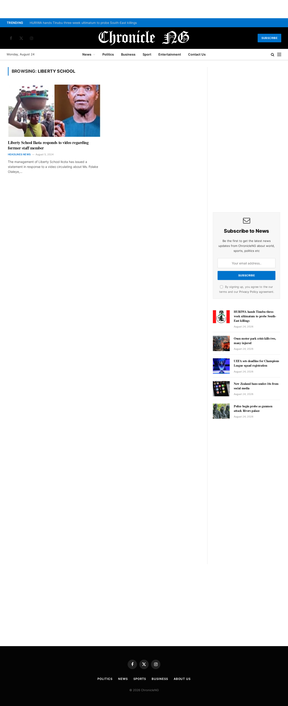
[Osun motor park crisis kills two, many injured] (221, 343)
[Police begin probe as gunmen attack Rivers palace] (221, 411)
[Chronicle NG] (144, 38)
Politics (108, 54)
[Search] (272, 55)
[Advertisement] (246, 134)
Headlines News (19, 154)
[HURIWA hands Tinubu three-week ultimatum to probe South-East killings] (221, 316)
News (86, 54)
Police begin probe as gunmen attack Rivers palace (253, 408)
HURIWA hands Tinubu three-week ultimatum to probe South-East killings (83, 23)
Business (128, 54)
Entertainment (169, 54)
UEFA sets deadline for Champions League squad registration (256, 363)
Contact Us (197, 54)
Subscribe (269, 38)
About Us (182, 679)
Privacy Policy (248, 291)
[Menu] (279, 55)
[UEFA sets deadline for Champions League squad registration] (221, 366)
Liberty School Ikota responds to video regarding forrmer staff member (48, 145)
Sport (147, 54)
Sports (139, 679)
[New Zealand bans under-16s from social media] (221, 388)
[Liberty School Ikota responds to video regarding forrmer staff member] (54, 111)
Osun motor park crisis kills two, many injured (255, 340)
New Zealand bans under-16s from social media (256, 385)
